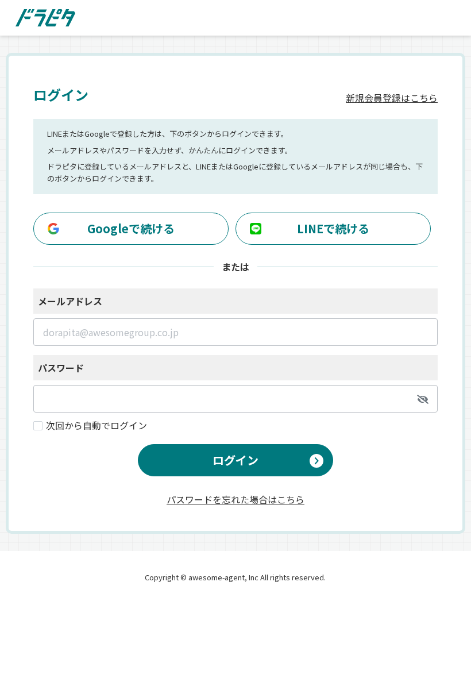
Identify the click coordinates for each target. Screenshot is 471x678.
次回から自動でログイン (96, 425)
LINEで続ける (333, 228)
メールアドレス (70, 301)
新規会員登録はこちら (392, 98)
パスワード (61, 368)
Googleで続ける (131, 228)
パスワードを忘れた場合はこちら (235, 498)
